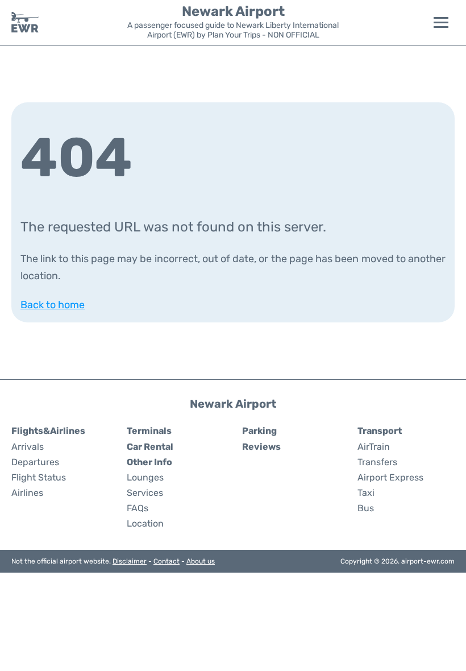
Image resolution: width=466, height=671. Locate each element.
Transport (379, 430)
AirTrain (373, 446)
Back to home (52, 305)
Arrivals (27, 446)
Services (145, 492)
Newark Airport (233, 11)
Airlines (27, 492)
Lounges (145, 477)
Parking (259, 430)
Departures (35, 462)
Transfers (377, 462)
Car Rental (150, 446)
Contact (166, 561)
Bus (365, 508)
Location (145, 523)
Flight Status (38, 477)
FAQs (137, 508)
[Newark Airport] (25, 22)
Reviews (261, 446)
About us (200, 561)
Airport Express (390, 477)
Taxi (366, 492)
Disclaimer (130, 561)
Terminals (149, 430)
